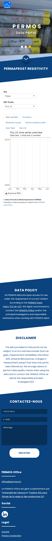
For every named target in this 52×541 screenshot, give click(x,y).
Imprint (5, 531)
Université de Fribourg (14, 492)
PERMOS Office (26, 310)
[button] (22, 47)
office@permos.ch (11, 481)
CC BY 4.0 (16, 306)
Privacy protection (11, 535)
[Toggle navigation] (46, 5)
